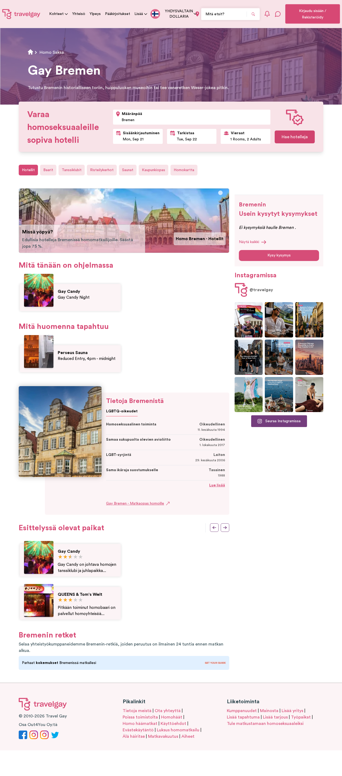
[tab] (220, 193)
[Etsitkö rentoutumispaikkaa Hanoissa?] (309, 394)
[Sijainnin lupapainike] (197, 14)
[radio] (60, 557)
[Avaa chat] (278, 14)
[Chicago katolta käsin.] (279, 357)
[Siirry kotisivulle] (21, 14)
